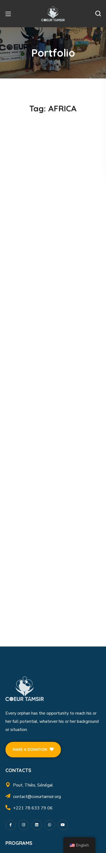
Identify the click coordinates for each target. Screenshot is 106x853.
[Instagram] (23, 825)
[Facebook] (10, 825)
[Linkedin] (37, 825)
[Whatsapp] (50, 825)
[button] (98, 13)
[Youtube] (63, 825)
